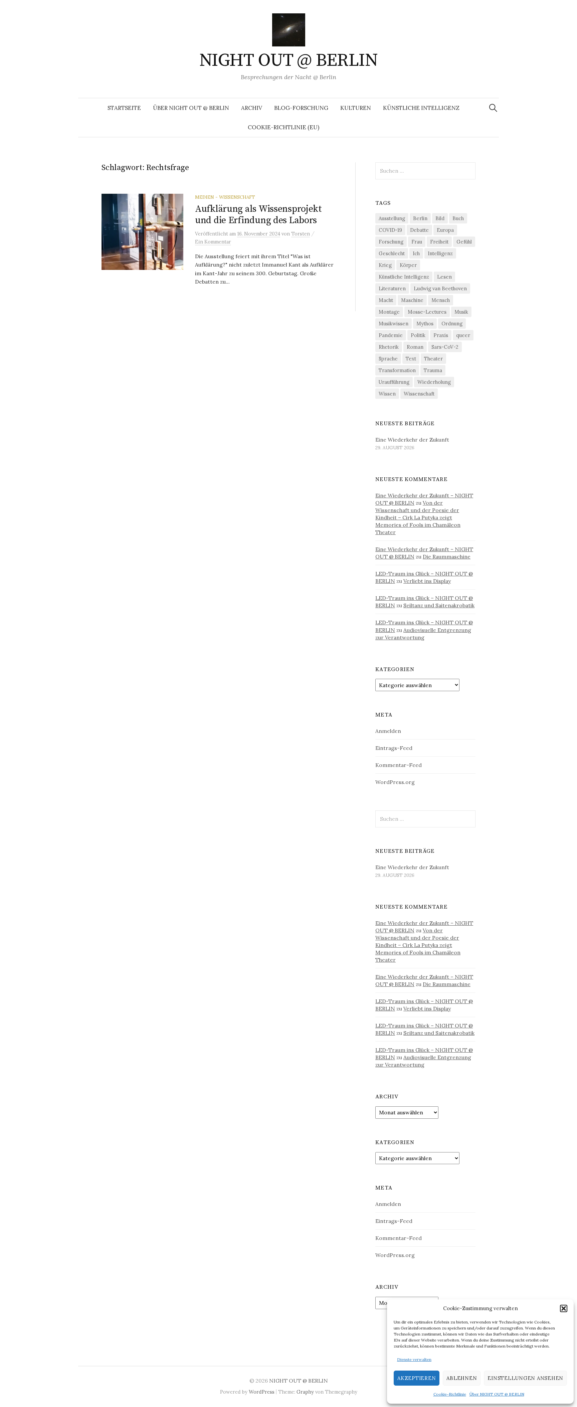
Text (411, 358)
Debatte (419, 230)
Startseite (124, 108)
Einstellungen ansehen (525, 1378)
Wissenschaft (419, 393)
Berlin (420, 218)
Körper (408, 265)
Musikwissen (393, 323)
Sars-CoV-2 (444, 347)
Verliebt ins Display (427, 581)
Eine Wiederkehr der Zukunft (412, 439)
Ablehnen (461, 1378)
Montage (389, 312)
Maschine (412, 300)
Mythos (424, 323)
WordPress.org (395, 782)
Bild (439, 218)
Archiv (251, 108)
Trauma (433, 370)
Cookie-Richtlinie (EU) (283, 127)
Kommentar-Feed (398, 765)
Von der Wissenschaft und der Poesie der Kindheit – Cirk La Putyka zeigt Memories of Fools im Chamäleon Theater (417, 517)
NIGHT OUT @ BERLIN (288, 60)
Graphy (305, 1392)
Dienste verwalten (414, 1359)
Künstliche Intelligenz (421, 108)
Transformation (397, 370)
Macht (386, 300)
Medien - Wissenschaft (225, 197)
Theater (433, 358)
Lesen (444, 277)
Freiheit (439, 242)
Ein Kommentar (213, 242)
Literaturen (392, 288)
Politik (418, 335)
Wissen (387, 393)
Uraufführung (394, 382)
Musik (461, 312)
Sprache (388, 358)
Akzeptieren (416, 1378)
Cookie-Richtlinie (449, 1394)
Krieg (385, 265)
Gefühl (464, 242)
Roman (415, 347)
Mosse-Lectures (427, 312)
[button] (563, 1308)
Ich (416, 253)
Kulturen (355, 108)
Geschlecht (392, 253)
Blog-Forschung (301, 108)
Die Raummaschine (446, 556)
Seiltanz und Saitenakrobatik (438, 605)
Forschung (391, 242)
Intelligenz (440, 253)
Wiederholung (434, 382)
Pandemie (391, 335)
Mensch (440, 300)
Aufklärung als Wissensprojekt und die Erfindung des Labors (258, 214)
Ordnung (451, 323)
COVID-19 (390, 230)
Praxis (440, 335)
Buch (458, 218)
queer (463, 335)
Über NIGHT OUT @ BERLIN (496, 1394)
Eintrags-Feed (393, 748)
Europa (445, 230)
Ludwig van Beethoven (440, 288)
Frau (416, 242)
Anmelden (388, 731)
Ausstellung (392, 218)
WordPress (261, 1392)
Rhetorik (389, 347)
